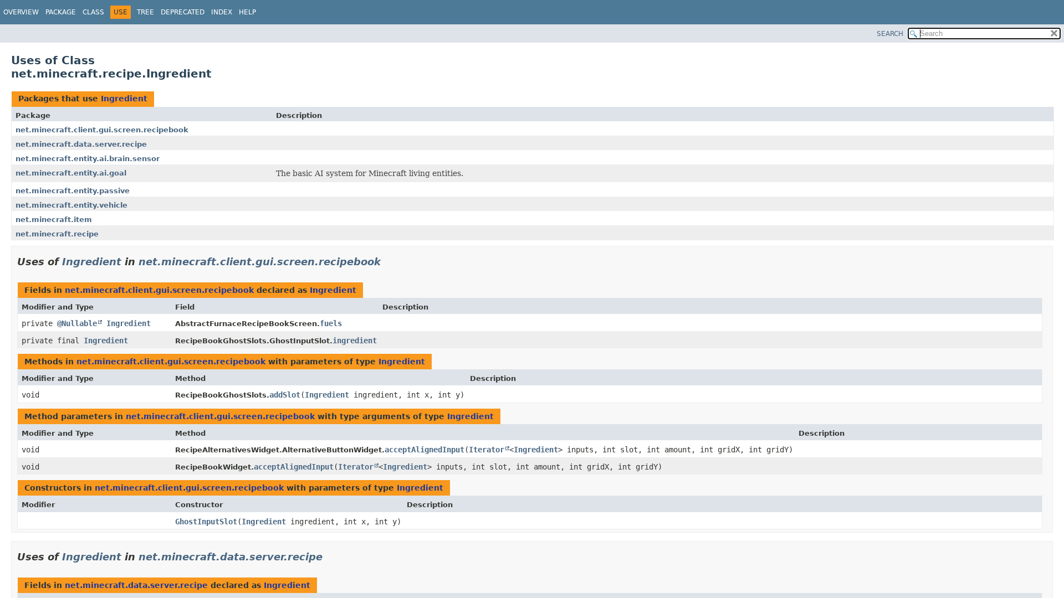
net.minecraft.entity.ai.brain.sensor (88, 158)
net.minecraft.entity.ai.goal (71, 173)
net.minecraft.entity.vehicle (71, 205)
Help (247, 12)
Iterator (486, 449)
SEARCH (890, 34)
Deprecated (182, 12)
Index (221, 12)
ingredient (354, 340)
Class (93, 12)
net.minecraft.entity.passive (73, 191)
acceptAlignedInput (424, 449)
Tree (145, 12)
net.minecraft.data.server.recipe (81, 144)
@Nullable (77, 323)
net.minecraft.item (54, 219)
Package (60, 12)
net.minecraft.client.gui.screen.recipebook (102, 130)
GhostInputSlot (206, 521)
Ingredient (124, 98)
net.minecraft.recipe (57, 234)
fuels (331, 323)
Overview (21, 12)
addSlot (284, 394)
